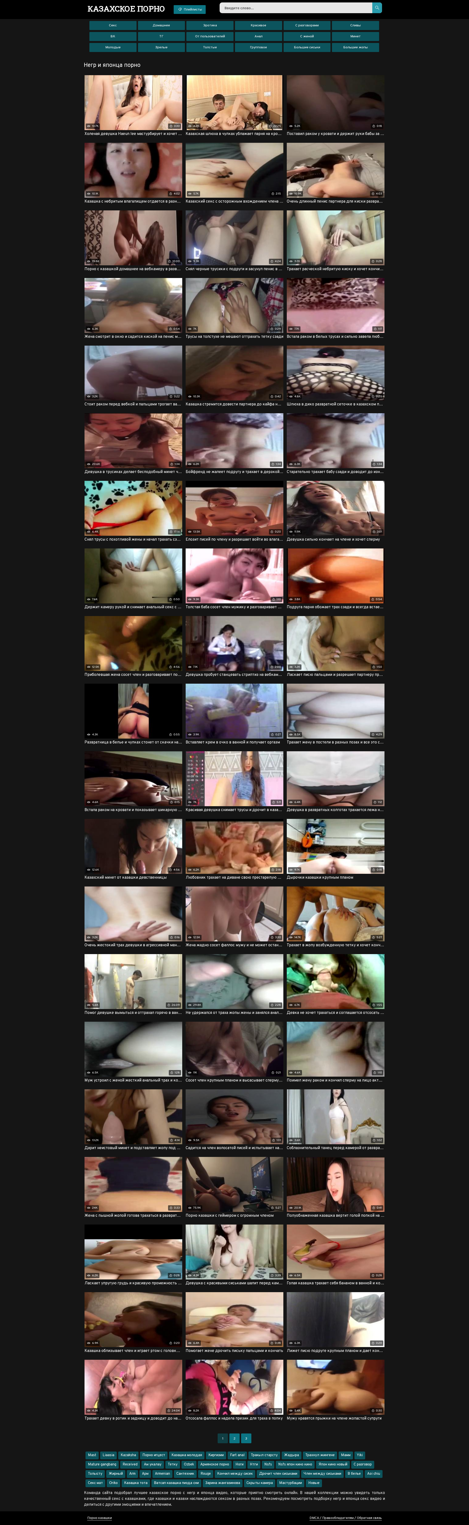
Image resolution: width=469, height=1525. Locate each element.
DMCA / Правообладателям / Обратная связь (345, 1518)
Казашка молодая (186, 1455)
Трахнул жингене (320, 1455)
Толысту (95, 1474)
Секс (113, 25)
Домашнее (161, 25)
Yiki (360, 1455)
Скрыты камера (259, 1483)
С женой (307, 36)
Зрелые (161, 47)
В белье (354, 1474)
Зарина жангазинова (222, 1483)
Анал (259, 36)
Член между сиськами (322, 1474)
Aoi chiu (373, 1474)
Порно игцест (153, 1455)
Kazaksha (128, 1455)
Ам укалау (152, 1464)
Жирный (116, 1474)
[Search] (377, 7)
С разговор (363, 1464)
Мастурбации (290, 1483)
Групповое (258, 47)
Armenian (162, 1474)
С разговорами (307, 25)
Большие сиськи (307, 47)
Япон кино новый (333, 1464)
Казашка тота (136, 1483)
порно (126, 8)
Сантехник (185, 1474)
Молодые (113, 47)
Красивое (258, 25)
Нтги (254, 1464)
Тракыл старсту (264, 1455)
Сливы (355, 25)
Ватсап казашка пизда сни (176, 1483)
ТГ (161, 36)
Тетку (173, 1464)
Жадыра (291, 1455)
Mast (92, 1455)
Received (130, 1464)
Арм (145, 1474)
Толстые (210, 47)
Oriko (113, 1483)
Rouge (206, 1474)
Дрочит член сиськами (278, 1474)
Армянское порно (214, 1464)
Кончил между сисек (235, 1474)
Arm (132, 1474)
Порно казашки (99, 1518)
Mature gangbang (102, 1464)
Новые (314, 1483)
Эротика (210, 25)
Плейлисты (192, 10)
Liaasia (108, 1455)
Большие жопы (355, 47)
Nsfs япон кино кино (295, 1464)
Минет (355, 36)
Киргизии (216, 1455)
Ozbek (189, 1464)
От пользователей (210, 36)
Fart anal (237, 1455)
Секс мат (95, 1483)
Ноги (239, 1464)
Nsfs (268, 1464)
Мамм (346, 1455)
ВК (112, 36)
